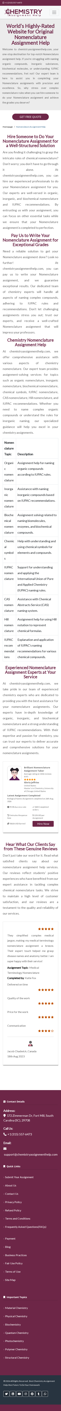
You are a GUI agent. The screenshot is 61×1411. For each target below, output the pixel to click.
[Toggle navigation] (54, 12)
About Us (10, 1185)
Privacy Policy (13, 1202)
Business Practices (16, 1255)
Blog (8, 1246)
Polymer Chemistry (16, 1349)
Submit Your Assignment (19, 1177)
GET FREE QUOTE (30, 117)
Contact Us (11, 1193)
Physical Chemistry (16, 1316)
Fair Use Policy (14, 1263)
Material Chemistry (16, 1307)
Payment (10, 1238)
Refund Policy (13, 1210)
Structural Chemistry (17, 1357)
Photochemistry (14, 1340)
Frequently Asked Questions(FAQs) (25, 1226)
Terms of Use (13, 1271)
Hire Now (43, 824)
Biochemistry (13, 1324)
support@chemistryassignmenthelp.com (30, 1154)
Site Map (10, 1279)
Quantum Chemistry (16, 1332)
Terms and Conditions (17, 1218)
